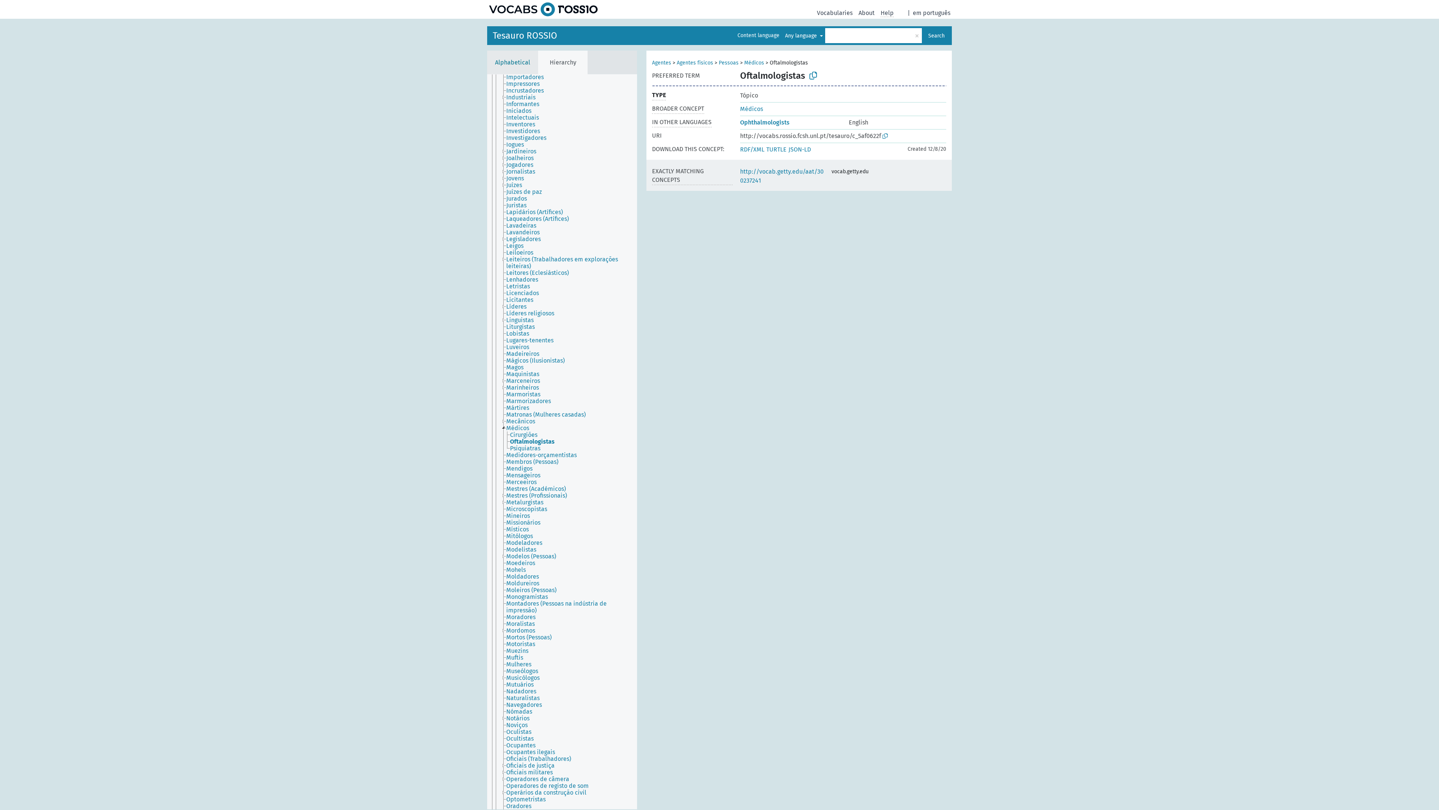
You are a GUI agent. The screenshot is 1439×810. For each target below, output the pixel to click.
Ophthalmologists (765, 122)
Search (936, 36)
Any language (801, 36)
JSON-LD (799, 149)
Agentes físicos (695, 63)
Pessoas (729, 63)
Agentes (661, 63)
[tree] (562, 441)
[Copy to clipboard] (813, 75)
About (867, 12)
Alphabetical (512, 62)
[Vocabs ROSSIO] (543, 9)
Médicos (754, 63)
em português (931, 12)
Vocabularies (835, 12)
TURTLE (776, 149)
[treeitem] (528, 77)
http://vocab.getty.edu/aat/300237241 (782, 176)
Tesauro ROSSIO (525, 35)
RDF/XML (752, 149)
